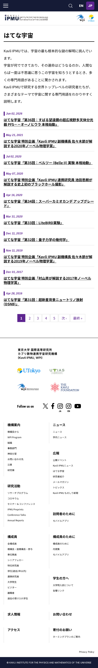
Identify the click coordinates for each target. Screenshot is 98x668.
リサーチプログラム (18, 493)
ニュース (59, 424)
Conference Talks (17, 514)
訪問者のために (64, 513)
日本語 (90, 6)
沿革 (10, 464)
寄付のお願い (62, 629)
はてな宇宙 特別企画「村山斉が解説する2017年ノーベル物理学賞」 (47, 280)
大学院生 (12, 582)
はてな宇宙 (58, 471)
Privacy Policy (86, 651)
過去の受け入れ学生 (18, 598)
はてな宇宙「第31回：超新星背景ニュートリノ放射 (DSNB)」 (43, 301)
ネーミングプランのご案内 (66, 636)
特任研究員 (13, 565)
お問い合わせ (62, 614)
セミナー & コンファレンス (21, 504)
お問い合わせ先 (15, 459)
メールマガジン (61, 482)
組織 (10, 442)
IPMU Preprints (15, 509)
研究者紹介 (58, 476)
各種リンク (58, 590)
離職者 (11, 593)
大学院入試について (63, 585)
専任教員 (12, 554)
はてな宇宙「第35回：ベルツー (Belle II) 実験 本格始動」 (48, 162)
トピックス (58, 487)
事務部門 (12, 448)
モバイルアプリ (61, 520)
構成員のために (64, 536)
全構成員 (12, 543)
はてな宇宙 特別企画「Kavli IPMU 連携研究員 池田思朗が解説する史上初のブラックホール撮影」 (48, 182)
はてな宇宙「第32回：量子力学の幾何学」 (36, 239)
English (81, 6)
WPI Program (14, 437)
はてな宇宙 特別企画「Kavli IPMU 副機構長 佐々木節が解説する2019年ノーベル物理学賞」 (48, 259)
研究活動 (14, 486)
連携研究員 (13, 576)
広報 (56, 453)
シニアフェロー (15, 560)
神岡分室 (12, 453)
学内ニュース (60, 437)
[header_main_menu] (5, 5)
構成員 (12, 536)
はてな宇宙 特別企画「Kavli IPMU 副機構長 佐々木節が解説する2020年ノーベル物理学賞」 (48, 143)
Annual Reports (16, 520)
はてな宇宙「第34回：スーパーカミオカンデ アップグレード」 (49, 203)
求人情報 (14, 614)
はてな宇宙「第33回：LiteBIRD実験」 (34, 222)
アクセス (14, 629)
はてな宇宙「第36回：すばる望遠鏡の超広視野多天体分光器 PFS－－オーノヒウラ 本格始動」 (48, 122)
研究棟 (11, 470)
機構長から (13, 431)
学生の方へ (61, 578)
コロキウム (13, 498)
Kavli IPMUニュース (63, 465)
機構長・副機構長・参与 (20, 549)
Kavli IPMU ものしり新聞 (65, 493)
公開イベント (60, 460)
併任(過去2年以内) (17, 571)
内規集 (56, 549)
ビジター (12, 587)
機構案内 (14, 424)
